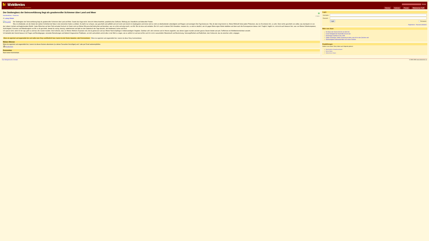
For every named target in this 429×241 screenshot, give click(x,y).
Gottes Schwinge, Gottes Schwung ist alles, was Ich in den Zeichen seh (347, 37)
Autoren (397, 8)
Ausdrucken (9, 47)
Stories (387, 8)
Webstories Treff (418, 8)
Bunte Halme (329, 51)
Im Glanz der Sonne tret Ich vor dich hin (338, 32)
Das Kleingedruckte (7, 59)
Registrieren (411, 24)
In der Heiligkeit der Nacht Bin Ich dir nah (338, 33)
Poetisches (16, 15)
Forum (406, 8)
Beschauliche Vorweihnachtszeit (334, 49)
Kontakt (16, 59)
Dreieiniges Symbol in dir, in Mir (335, 35)
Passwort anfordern (421, 24)
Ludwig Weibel (9, 18)
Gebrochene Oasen (331, 53)
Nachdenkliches (7, 15)
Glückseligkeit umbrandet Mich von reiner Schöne (341, 39)
